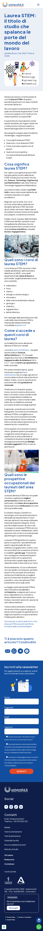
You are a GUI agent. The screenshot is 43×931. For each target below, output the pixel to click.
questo (21, 325)
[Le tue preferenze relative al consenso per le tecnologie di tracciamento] (4, 927)
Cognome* (9, 707)
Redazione (9, 859)
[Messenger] (27, 652)
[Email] (7, 652)
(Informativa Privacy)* (26, 740)
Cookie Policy (11, 920)
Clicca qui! (13, 908)
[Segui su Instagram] (11, 807)
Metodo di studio (11, 849)
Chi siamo (8, 855)
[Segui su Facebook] (6, 807)
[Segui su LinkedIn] (21, 807)
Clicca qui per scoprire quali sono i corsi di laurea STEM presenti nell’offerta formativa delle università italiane (20, 624)
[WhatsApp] (14, 652)
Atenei (7, 827)
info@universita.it (17, 819)
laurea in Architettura (20, 350)
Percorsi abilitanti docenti (15, 845)
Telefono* (8, 727)
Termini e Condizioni (24, 917)
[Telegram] (20, 652)
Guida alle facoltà (11, 840)
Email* (6, 717)
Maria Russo (12, 53)
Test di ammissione (12, 836)
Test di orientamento (13, 831)
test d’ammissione (15, 373)
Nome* (7, 697)
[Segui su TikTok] (16, 807)
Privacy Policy (27, 753)
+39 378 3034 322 (20, 821)
